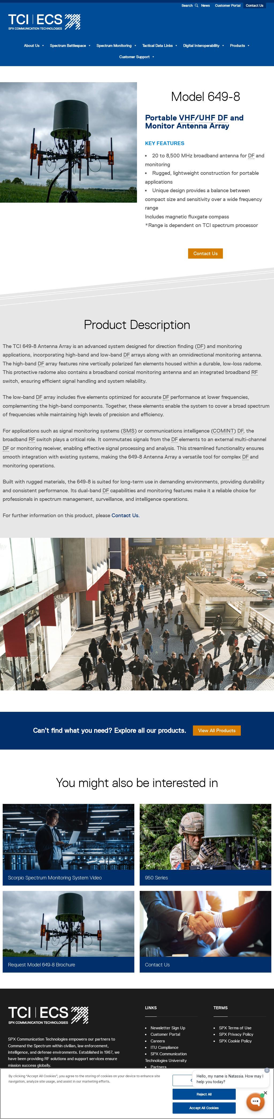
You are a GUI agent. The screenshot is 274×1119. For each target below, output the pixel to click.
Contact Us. (126, 515)
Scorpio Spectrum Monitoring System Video (55, 877)
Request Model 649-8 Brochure (41, 964)
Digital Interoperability (201, 45)
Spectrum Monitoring (114, 45)
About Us (31, 45)
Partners (158, 1067)
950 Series (156, 877)
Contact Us (254, 5)
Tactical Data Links (157, 45)
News (205, 5)
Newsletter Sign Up (168, 1028)
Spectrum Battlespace (68, 45)
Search (187, 5)
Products (237, 45)
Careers (158, 1041)
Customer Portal (228, 5)
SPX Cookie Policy (235, 1041)
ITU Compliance (164, 1047)
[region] (137, 1093)
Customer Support (134, 57)
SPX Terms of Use (235, 1028)
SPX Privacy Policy (236, 1034)
